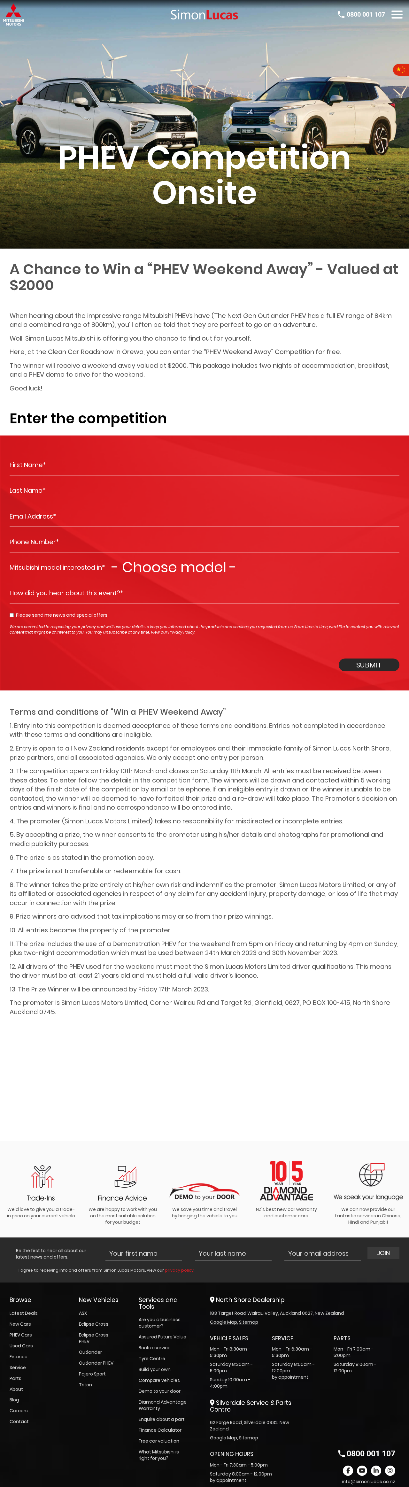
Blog (14, 1400)
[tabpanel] (41, 1186)
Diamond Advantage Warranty (163, 1405)
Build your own (155, 1369)
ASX (83, 1313)
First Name (28, 464)
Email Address (33, 516)
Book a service (155, 1347)
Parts (15, 1378)
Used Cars (21, 1346)
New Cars (20, 1324)
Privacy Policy (181, 632)
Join (383, 1253)
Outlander (90, 1352)
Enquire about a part (162, 1419)
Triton (85, 1385)
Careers (19, 1410)
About (16, 1389)
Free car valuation (159, 1441)
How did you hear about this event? (66, 593)
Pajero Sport (92, 1374)
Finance (18, 1356)
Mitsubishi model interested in (57, 567)
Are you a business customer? (160, 1322)
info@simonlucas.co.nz (368, 1481)
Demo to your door (160, 1391)
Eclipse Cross (93, 1324)
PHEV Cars (21, 1335)
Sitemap (248, 1322)
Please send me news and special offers (61, 615)
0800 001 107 (366, 14)
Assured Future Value (162, 1337)
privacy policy (179, 1270)
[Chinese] (401, 70)
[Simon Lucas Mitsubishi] (204, 14)
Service (18, 1367)
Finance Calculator (160, 1430)
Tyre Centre (152, 1358)
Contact (19, 1421)
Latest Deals (24, 1313)
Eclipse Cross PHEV (93, 1338)
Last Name (28, 490)
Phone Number (34, 541)
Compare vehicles (159, 1380)
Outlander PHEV (96, 1363)
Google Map (223, 1322)
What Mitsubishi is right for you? (159, 1455)
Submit (369, 665)
